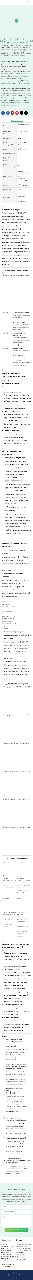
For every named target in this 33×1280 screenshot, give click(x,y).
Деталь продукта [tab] (16, 120)
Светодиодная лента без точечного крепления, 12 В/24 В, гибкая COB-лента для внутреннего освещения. (24, 1258)
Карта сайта (13, 1275)
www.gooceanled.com (24, 1273)
